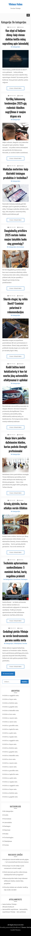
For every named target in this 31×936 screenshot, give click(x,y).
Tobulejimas (18, 643)
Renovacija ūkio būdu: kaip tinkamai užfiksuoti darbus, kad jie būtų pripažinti (15, 881)
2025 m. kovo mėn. (10, 759)
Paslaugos (24, 579)
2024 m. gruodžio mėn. (11, 770)
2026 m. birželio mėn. (11, 703)
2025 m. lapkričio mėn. (11, 729)
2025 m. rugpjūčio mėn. (11, 740)
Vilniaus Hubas (15, 4)
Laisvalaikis (8, 822)
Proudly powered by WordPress (10, 927)
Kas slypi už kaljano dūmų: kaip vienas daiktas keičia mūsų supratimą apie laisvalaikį (15, 36)
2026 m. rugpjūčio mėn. (11, 695)
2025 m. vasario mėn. (10, 763)
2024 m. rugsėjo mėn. (10, 782)
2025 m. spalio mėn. (10, 733)
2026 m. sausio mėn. (10, 722)
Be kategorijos (15, 47)
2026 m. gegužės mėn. (11, 707)
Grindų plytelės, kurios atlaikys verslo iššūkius (15, 505)
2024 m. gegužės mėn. (11, 797)
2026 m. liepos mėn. (10, 699)
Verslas (24, 643)
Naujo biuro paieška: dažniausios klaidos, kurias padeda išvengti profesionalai (15, 444)
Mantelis (20, 95)
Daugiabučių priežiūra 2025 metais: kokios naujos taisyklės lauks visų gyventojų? (15, 237)
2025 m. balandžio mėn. (11, 755)
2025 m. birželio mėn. (11, 748)
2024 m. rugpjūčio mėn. (11, 785)
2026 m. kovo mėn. (10, 714)
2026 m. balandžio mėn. (11, 710)
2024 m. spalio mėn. (10, 778)
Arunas (20, 628)
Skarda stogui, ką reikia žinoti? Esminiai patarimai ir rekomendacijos (15, 305)
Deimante (21, 165)
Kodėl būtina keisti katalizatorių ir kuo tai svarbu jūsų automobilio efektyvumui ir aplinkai (15, 373)
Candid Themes (15, 930)
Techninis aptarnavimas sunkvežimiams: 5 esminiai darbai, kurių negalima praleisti (15, 569)
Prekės (6, 834)
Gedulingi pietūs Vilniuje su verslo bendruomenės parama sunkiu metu (15, 635)
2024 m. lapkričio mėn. (11, 774)
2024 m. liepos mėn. (10, 789)
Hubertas (21, 27)
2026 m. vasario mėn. (10, 718)
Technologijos (8, 837)
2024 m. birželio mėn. (11, 793)
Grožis (6, 815)
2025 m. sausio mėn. (10, 767)
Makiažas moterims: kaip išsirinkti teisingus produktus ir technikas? (15, 173)
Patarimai (7, 830)
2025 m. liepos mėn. (10, 744)
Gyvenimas (20, 247)
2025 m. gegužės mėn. (11, 752)
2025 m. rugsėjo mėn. (10, 737)
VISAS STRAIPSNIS (15, 88)
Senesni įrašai (8, 673)
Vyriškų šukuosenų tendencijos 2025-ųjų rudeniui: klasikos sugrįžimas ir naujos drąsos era (15, 107)
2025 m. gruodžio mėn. (11, 725)
